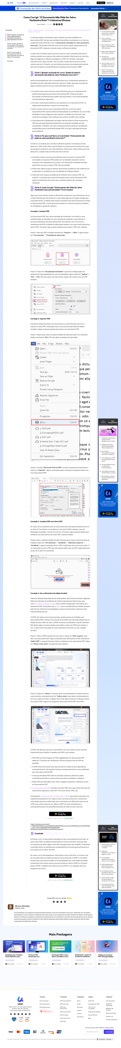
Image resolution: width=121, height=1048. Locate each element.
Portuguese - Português (105, 1039)
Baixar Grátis (101, 3)
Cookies (72, 1039)
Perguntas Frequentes (109, 1004)
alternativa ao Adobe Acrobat (45, 604)
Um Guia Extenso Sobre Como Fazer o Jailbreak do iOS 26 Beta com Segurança (108, 33)
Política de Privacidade (40, 1039)
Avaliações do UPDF (94, 1004)
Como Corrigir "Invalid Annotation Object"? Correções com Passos (108, 879)
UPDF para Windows (65, 1001)
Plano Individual (44, 1001)
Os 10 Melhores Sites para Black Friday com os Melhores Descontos (109, 872)
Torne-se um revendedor (91, 1007)
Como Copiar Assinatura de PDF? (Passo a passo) (108, 472)
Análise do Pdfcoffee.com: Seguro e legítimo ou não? (109, 852)
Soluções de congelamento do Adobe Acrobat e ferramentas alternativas (108, 58)
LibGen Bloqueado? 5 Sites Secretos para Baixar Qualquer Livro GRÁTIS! (108, 866)
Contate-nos (109, 1016)
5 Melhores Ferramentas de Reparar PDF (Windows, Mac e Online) (108, 439)
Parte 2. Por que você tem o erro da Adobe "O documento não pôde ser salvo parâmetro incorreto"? (15, 46)
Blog (89, 1018)
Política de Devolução (80, 1039)
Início (30, 30)
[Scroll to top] (117, 1044)
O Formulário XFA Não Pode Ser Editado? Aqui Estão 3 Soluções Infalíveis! (108, 886)
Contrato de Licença (52, 1039)
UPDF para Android (65, 1012)
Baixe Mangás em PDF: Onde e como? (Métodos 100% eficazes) (108, 46)
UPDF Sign (63, 1021)
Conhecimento (38, 30)
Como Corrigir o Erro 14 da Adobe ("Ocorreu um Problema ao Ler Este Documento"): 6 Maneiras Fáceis (109, 64)
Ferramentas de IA (65, 1018)
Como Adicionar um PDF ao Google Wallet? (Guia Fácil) (108, 459)
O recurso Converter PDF (41, 788)
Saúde (79, 1004)
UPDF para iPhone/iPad (63, 1007)
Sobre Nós (91, 1001)
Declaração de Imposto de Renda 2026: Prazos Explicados (108, 478)
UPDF (11, 3)
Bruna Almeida (41, 24)
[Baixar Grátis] (101, 3)
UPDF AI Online (64, 1015)
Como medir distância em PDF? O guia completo (109, 52)
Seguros (79, 1010)
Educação (80, 1007)
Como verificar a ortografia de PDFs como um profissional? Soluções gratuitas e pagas (109, 40)
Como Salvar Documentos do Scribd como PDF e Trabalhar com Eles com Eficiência (108, 453)
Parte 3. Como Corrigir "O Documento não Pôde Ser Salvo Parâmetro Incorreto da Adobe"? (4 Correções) (15, 55)
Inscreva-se (108, 1032)
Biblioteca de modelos (109, 1009)
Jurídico (79, 1013)
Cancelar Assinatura (111, 1019)
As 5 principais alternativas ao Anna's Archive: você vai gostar (108, 859)
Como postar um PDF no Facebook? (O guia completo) (108, 846)
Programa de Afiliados (94, 1012)
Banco (79, 1001)
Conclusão (10, 61)
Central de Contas (111, 1013)
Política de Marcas (91, 1039)
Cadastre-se (110, 3)
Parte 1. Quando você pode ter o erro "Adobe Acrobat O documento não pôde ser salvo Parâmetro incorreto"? (15, 37)
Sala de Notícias (92, 1015)
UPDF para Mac (64, 1004)
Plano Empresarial (45, 1004)
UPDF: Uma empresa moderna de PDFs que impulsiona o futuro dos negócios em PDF (108, 71)
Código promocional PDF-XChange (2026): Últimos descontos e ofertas (108, 446)
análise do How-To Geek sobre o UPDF (56, 796)
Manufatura (80, 1017)
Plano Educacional (45, 1007)
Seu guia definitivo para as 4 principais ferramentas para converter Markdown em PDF (108, 466)
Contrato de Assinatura (64, 1039)
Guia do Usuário (110, 1001)
